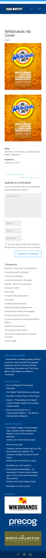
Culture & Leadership (14, 276)
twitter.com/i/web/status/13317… (21, 440)
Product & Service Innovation (17, 315)
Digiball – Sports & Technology (18, 284)
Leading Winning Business (16, 304)
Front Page (9, 292)
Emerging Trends (12, 288)
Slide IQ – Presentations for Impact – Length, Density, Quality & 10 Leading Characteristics (22, 403)
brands (22, 152)
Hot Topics (9, 300)
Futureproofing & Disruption (16, 296)
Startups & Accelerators (15, 326)
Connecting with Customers (17, 272)
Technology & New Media (16, 330)
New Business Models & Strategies (20, 311)
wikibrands (15, 155)
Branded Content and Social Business (21, 268)
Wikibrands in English (15, 175)
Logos (7, 40)
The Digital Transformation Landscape (23, 392)
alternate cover (11, 152)
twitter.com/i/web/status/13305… (21, 461)
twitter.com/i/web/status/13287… (21, 481)
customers (30, 152)
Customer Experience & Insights (18, 280)
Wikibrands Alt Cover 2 (30, 178)
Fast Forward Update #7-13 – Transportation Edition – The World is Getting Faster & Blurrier (22, 413)
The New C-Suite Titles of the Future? (23, 396)
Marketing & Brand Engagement (18, 307)
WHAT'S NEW (10, 341)
